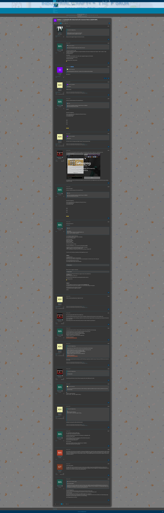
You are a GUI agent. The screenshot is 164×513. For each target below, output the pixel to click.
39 (65, 23)
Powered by (82, 511)
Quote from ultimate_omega (72, 481)
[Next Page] (67, 23)
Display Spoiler (69, 271)
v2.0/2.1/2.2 (68, 15)
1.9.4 (91, 15)
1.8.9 (89, 15)
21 (59, 23)
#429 (108, 221)
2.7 (75, 15)
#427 (108, 150)
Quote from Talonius (71, 45)
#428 (108, 186)
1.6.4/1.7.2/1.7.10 (85, 15)
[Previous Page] (54, 23)
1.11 (95, 15)
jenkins (85, 14)
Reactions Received (58, 35)
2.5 (72, 15)
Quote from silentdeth (71, 84)
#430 (108, 296)
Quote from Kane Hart (71, 69)
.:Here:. (83, 143)
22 (60, 23)
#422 (108, 43)
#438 (108, 449)
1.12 (97, 15)
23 (62, 23)
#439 (108, 463)
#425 (108, 98)
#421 (108, 26)
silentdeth (68, 225)
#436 (108, 406)
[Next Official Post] (106, 78)
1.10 (93, 15)
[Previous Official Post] (104, 78)
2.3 (71, 15)
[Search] (109, 1)
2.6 (74, 15)
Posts (56, 36)
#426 (108, 133)
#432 (108, 328)
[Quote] (108, 39)
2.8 (77, 15)
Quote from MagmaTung (71, 371)
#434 (108, 368)
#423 (108, 66)
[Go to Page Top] (163, 512)
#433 (108, 343)
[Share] (109, 23)
